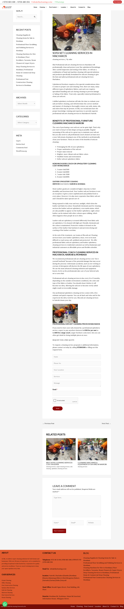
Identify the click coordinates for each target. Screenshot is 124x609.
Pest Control (53, 7)
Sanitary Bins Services (8, 588)
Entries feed (20, 144)
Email (55, 389)
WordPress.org (21, 151)
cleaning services (59, 59)
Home (35, 7)
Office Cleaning (6, 583)
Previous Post (48, 423)
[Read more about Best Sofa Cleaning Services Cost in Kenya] (61, 449)
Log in (18, 141)
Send (57, 408)
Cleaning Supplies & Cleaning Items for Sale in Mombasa (25, 38)
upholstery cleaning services (59, 468)
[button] (4, 604)
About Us (73, 7)
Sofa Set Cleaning (7, 590)
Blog (89, 7)
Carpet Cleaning (6, 580)
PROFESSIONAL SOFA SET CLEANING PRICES (70, 324)
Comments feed (21, 148)
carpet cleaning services (63, 466)
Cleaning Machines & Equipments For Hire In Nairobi (92, 463)
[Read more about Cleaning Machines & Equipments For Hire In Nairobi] (92, 449)
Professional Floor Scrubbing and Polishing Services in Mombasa (26, 48)
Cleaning (42, 7)
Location (63, 7)
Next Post (106, 423)
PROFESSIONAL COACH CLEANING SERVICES (74, 252)
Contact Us (81, 7)
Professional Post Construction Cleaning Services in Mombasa (24, 82)
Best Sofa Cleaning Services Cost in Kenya (59, 463)
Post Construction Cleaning (10, 585)
